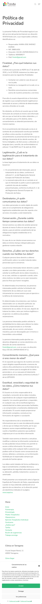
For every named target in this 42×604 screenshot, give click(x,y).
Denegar (21, 591)
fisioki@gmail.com (19, 57)
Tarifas (7, 527)
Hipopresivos (10, 517)
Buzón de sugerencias (13, 533)
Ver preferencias (21, 596)
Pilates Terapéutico (12, 515)
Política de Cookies (14, 601)
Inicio (7, 507)
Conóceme (9, 522)
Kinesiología (9, 512)
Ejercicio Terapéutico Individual (16, 520)
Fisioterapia (9, 509)
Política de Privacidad (26, 601)
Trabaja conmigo (11, 535)
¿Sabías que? (10, 525)
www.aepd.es (8, 492)
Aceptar (21, 586)
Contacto (8, 530)
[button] (39, 566)
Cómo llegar (9, 558)
